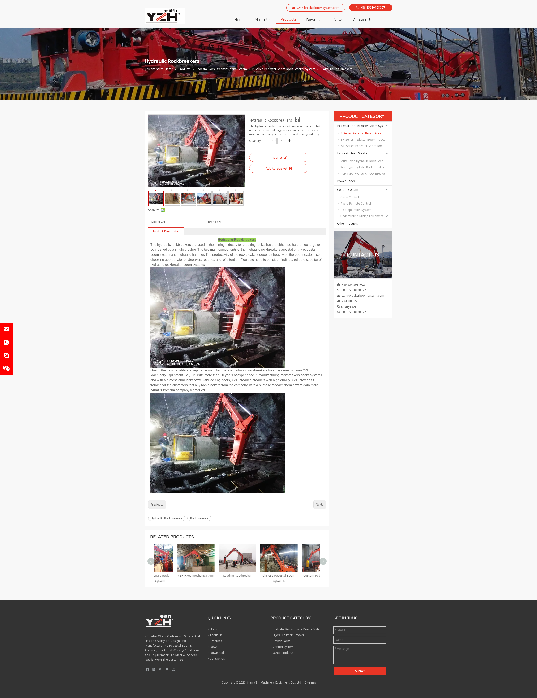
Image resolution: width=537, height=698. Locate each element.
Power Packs (346, 181)
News (214, 647)
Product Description (166, 231)
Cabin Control (349, 197)
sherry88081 (349, 307)
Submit (360, 671)
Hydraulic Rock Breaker (353, 153)
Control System (347, 190)
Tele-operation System (355, 210)
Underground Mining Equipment (361, 216)
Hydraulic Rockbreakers (166, 518)
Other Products (347, 224)
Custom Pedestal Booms (300, 575)
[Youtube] (167, 669)
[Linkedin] (154, 669)
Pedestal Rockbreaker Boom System (298, 629)
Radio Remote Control (355, 203)
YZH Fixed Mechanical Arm (175, 575)
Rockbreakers (199, 518)
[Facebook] (147, 669)
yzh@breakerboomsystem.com (318, 8)
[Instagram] (173, 669)
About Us (216, 635)
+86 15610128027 (372, 7)
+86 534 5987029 (353, 285)
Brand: (212, 222)
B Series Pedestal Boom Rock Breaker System (366, 133)
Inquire (276, 157)
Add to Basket (276, 168)
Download (217, 653)
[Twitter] (160, 669)
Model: (155, 222)
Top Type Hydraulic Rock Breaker (363, 173)
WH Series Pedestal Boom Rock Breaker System (366, 146)
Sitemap (310, 682)
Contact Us (217, 658)
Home (214, 629)
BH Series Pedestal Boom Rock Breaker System (366, 139)
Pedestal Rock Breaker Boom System (362, 126)
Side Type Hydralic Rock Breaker (362, 167)
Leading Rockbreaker (216, 575)
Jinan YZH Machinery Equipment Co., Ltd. (274, 682)
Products (216, 641)
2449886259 (350, 301)
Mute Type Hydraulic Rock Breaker (363, 161)
